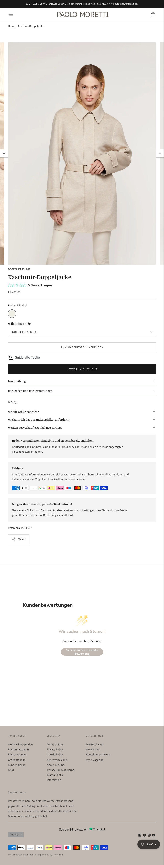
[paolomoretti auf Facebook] (139, 835)
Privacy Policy (55, 749)
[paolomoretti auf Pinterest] (144, 835)
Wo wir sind (93, 749)
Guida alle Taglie (27, 357)
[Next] (160, 153)
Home (11, 26)
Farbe (11, 305)
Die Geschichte (94, 744)
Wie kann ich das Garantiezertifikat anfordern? (39, 419)
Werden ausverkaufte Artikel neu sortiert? (35, 427)
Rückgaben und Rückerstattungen (30, 391)
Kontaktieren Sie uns (98, 754)
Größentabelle (16, 760)
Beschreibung (17, 381)
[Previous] (4, 153)
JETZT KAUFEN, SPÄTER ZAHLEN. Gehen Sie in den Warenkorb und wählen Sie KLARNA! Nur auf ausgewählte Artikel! (82, 3)
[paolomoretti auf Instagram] (149, 835)
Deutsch (14, 834)
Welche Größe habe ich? (23, 412)
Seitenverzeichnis (57, 760)
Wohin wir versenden (20, 744)
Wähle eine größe (19, 324)
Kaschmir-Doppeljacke (30, 26)
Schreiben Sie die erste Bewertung (82, 652)
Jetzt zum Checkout (82, 369)
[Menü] (11, 14)
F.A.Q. (11, 770)
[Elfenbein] (12, 314)
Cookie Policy (55, 754)
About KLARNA (56, 765)
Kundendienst (16, 765)
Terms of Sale (55, 744)
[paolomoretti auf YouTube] (153, 835)
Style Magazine (94, 760)
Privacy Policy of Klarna (60, 770)
